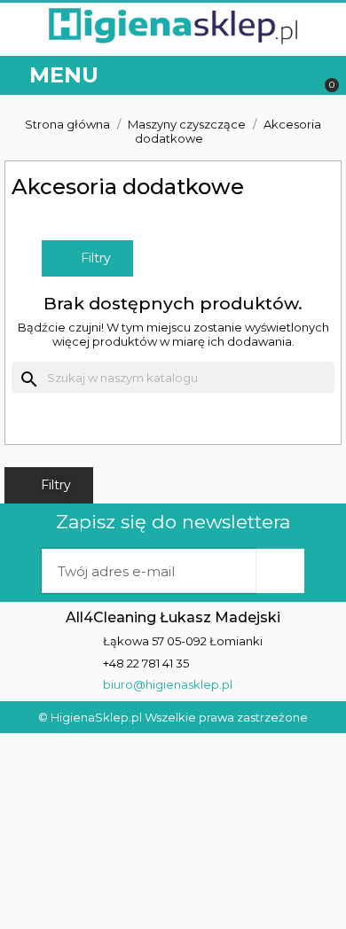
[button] (295, 75)
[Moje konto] (256, 76)
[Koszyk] (323, 76)
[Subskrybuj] (280, 571)
